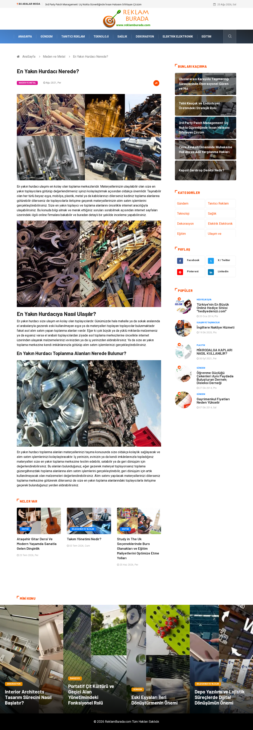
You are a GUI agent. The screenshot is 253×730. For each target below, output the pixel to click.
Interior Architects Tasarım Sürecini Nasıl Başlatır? (28, 697)
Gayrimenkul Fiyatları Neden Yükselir (213, 400)
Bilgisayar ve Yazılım (83, 529)
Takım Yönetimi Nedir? (84, 539)
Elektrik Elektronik (178, 36)
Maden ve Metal (54, 56)
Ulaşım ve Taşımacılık (215, 236)
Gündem (47, 36)
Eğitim (206, 36)
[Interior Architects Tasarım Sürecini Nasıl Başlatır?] (31, 659)
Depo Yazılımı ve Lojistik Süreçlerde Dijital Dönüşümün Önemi (220, 697)
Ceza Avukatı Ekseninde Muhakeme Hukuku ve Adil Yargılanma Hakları (85, 4)
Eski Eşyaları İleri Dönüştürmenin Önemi (154, 700)
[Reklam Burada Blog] (126, 18)
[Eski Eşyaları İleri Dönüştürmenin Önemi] (158, 659)
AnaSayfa (25, 36)
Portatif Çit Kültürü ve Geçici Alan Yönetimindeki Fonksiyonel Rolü (91, 694)
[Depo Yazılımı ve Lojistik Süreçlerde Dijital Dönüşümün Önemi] (221, 659)
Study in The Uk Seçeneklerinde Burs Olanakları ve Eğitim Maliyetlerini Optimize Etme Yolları (138, 548)
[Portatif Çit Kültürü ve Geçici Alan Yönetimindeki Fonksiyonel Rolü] (94, 659)
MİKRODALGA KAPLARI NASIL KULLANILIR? (214, 351)
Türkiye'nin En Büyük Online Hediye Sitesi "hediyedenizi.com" (213, 307)
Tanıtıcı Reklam (73, 36)
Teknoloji (101, 36)
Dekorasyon (145, 36)
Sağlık (122, 36)
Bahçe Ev (75, 678)
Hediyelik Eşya (204, 300)
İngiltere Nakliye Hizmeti (215, 327)
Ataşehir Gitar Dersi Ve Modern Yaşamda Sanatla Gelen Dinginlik (37, 544)
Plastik (201, 345)
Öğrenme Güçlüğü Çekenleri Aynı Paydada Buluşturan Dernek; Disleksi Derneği (215, 377)
